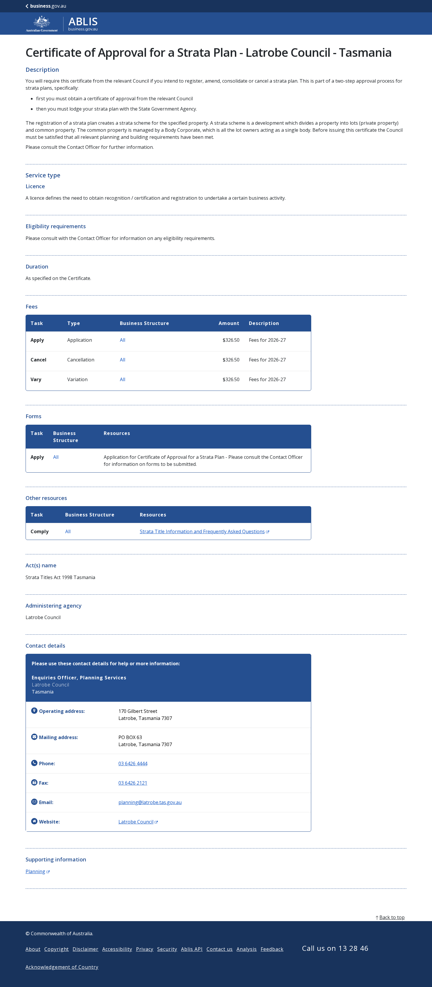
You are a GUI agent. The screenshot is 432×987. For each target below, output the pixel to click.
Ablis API (192, 949)
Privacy (145, 949)
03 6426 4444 (132, 763)
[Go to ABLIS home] (62, 23)
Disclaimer (85, 949)
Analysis (247, 949)
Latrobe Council (138, 821)
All (122, 340)
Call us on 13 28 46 (335, 948)
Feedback (272, 949)
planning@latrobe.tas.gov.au (150, 802)
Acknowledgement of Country (62, 967)
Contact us (220, 949)
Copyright (56, 949)
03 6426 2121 (132, 783)
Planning (38, 871)
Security (167, 949)
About (33, 949)
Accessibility (117, 949)
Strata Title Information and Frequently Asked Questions (204, 531)
